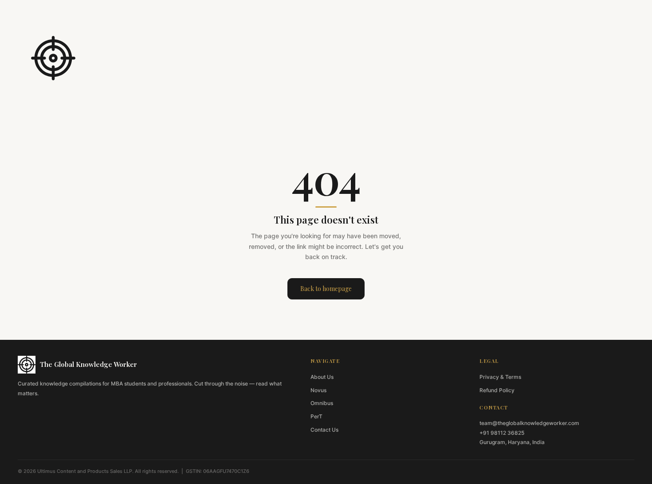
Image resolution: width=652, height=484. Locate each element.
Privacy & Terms (500, 377)
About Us (322, 377)
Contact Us (324, 429)
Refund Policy (497, 390)
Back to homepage (326, 288)
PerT (316, 416)
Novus (318, 390)
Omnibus (321, 403)
